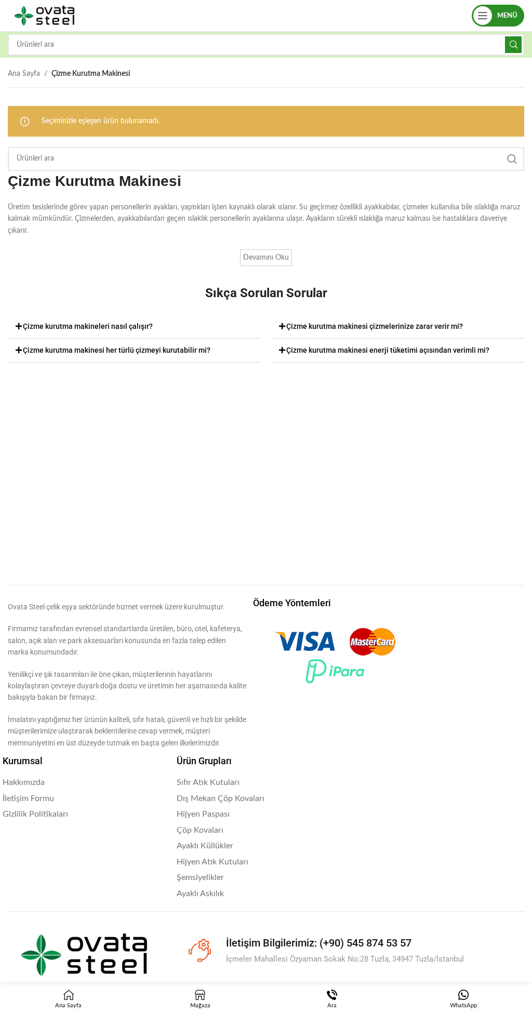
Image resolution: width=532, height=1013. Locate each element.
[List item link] (84, 783)
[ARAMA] (513, 44)
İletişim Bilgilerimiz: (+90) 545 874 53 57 (318, 943)
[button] (134, 327)
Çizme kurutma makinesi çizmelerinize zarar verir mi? (374, 326)
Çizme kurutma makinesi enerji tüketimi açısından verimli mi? (387, 350)
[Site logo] (44, 15)
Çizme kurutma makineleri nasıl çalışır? (88, 326)
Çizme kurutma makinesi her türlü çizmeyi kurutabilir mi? (116, 350)
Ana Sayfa (24, 73)
